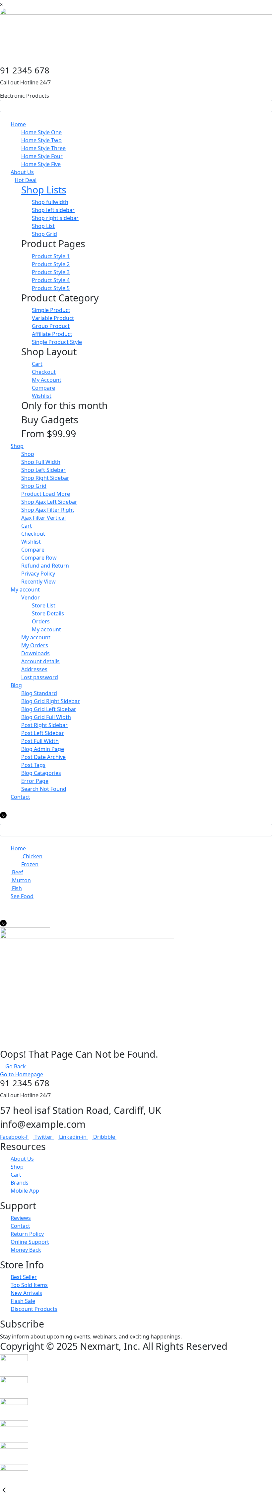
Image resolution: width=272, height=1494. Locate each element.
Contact (20, 796)
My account (25, 589)
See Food (22, 896)
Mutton (21, 880)
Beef (17, 872)
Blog (16, 685)
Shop (17, 446)
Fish (16, 888)
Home (18, 124)
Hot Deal (25, 180)
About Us (22, 172)
